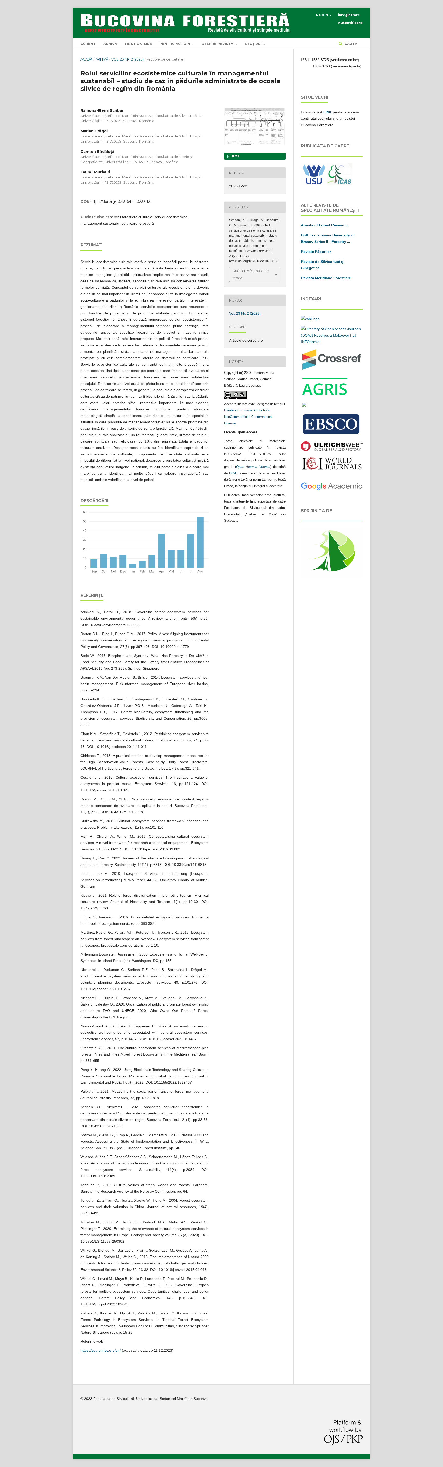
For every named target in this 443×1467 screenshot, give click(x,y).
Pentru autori (175, 44)
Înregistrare (349, 15)
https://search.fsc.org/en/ (100, 1350)
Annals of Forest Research (324, 225)
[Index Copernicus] (332, 469)
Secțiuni (254, 44)
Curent (88, 44)
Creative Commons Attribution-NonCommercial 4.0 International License (248, 416)
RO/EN (322, 15)
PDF (235, 156)
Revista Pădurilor (316, 251)
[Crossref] (332, 369)
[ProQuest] (304, 405)
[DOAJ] (332, 342)
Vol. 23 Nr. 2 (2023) (127, 59)
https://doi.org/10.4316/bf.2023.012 (120, 201)
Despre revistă (218, 44)
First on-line (138, 44)
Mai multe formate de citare (251, 274)
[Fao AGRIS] (325, 395)
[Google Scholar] (332, 490)
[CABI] (310, 319)
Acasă (86, 59)
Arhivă (110, 44)
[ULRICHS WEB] (332, 450)
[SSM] (332, 576)
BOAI (233, 473)
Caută (350, 44)
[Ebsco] (332, 435)
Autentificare (350, 23)
